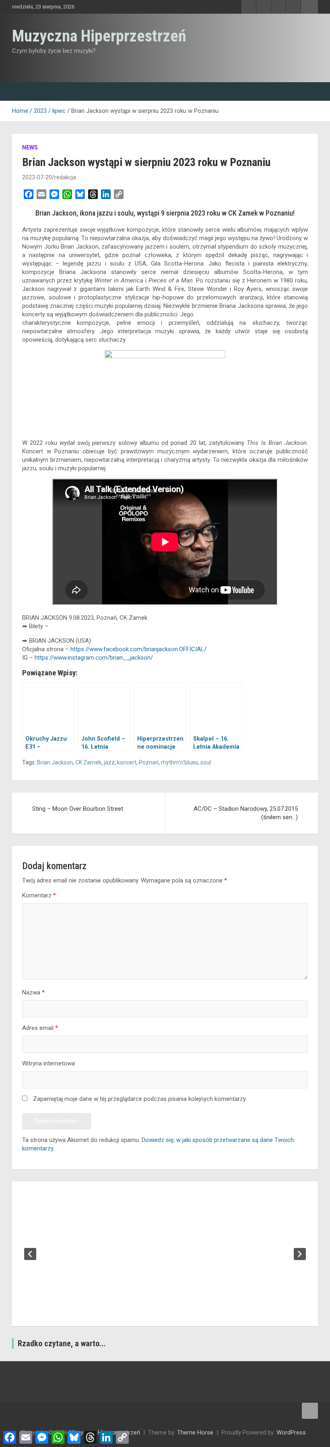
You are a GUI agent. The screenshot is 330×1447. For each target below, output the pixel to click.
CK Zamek (88, 762)
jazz (109, 762)
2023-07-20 (37, 177)
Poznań (149, 762)
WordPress (291, 1432)
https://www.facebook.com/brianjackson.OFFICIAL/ (138, 649)
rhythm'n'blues (179, 762)
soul (205, 762)
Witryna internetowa (48, 1063)
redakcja (65, 177)
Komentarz (39, 895)
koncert (126, 762)
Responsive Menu (309, 7)
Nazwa (33, 992)
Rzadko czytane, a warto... (61, 1343)
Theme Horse (195, 1432)
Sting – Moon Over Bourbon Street (77, 808)
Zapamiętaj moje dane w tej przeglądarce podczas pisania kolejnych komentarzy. (140, 1098)
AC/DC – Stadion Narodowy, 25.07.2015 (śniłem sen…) (246, 813)
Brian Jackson (55, 762)
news (30, 147)
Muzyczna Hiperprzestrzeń (99, 36)
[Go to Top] (310, 1411)
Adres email (40, 1028)
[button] (30, 1254)
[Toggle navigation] (22, 91)
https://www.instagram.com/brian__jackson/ (94, 657)
